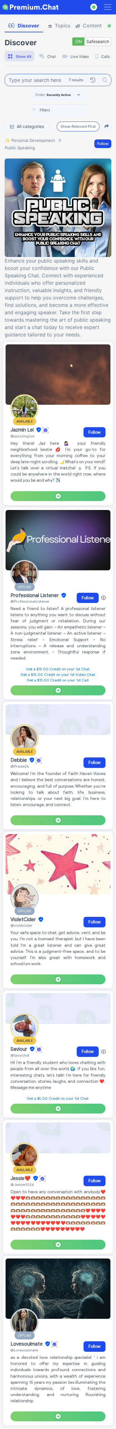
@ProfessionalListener (30, 601)
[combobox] (58, 110)
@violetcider (21, 925)
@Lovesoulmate (24, 1350)
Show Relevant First (78, 126)
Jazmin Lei (23, 430)
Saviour (19, 1049)
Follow (103, 143)
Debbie (19, 760)
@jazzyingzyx (23, 436)
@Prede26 (20, 766)
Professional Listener (35, 595)
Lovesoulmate (27, 1344)
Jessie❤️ (21, 1178)
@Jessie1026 (22, 1184)
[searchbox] (67, 110)
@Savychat (20, 1055)
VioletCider (24, 920)
